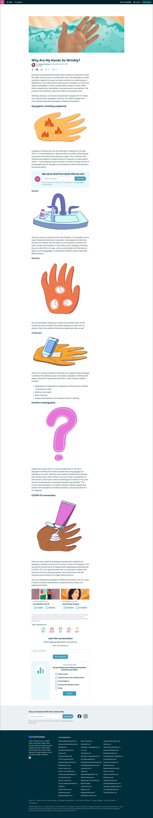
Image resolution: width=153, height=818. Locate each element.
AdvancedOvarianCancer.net (67, 744)
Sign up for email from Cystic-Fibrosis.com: (63, 174)
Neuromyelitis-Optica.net (111, 741)
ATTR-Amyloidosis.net (65, 759)
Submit (69, 693)
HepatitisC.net (85, 744)
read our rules (54, 642)
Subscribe (146, 2)
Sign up (143, 804)
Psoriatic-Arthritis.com (111, 762)
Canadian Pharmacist (44, 64)
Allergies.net (62, 747)
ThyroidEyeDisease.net (111, 789)
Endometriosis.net (64, 792)
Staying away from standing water (71, 677)
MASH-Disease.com (87, 777)
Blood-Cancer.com (64, 768)
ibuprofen (48, 251)
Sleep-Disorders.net (110, 780)
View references (38, 625)
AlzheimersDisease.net (65, 750)
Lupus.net (84, 771)
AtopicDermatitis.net (65, 756)
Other (60, 688)
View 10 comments (59, 646)
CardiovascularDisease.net (67, 774)
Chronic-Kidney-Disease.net (67, 783)
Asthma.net (62, 753)
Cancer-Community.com (66, 771)
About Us (32, 800)
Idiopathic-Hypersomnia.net (90, 756)
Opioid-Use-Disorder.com (112, 747)
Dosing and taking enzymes (68, 685)
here (38, 621)
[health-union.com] (37, 737)
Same (77, 629)
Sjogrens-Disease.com (110, 774)
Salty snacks (63, 674)
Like (42, 629)
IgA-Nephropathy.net (88, 759)
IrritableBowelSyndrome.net (90, 765)
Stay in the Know (106, 796)
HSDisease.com (86, 753)
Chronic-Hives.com (64, 780)
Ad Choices (32, 803)
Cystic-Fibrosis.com (65, 789)
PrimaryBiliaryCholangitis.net (113, 756)
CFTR (77, 482)
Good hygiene (63, 681)
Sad (59, 629)
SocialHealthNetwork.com (112, 783)
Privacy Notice (135, 809)
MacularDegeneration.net (89, 774)
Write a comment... (40, 651)
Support (51, 629)
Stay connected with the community (46, 711)
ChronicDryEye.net (64, 777)
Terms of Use (48, 184)
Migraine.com (85, 789)
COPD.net (61, 786)
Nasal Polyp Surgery (71, 604)
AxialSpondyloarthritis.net (67, 762)
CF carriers (75, 472)
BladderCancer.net (64, 765)
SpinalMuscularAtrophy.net (112, 786)
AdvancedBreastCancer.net (67, 741)
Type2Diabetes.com (110, 792)
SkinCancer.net (108, 777)
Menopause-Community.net (90, 780)
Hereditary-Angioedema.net (90, 747)
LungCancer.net (86, 768)
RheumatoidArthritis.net (111, 768)
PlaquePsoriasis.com (110, 753)
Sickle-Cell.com (108, 771)
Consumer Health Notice (66, 800)
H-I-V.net (84, 750)
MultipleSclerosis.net (88, 792)
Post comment (60, 657)
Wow (68, 629)
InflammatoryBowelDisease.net (91, 762)
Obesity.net (107, 744)
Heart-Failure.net (86, 741)
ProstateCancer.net (109, 759)
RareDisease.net (108, 765)
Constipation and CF (41, 604)
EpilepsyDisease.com (65, 795)
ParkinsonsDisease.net (110, 750)
